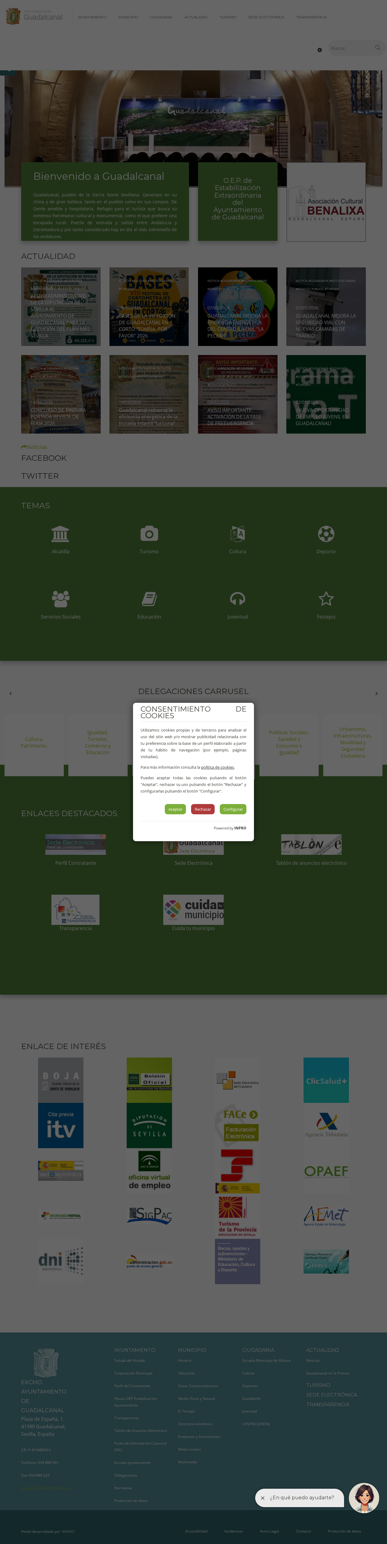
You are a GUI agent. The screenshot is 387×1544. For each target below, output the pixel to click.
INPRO (240, 828)
